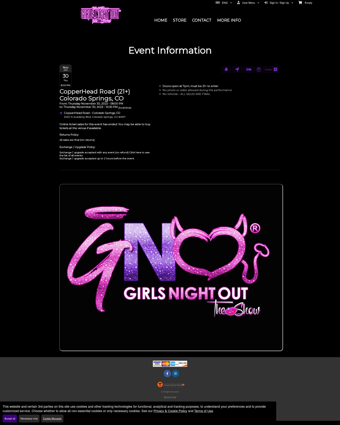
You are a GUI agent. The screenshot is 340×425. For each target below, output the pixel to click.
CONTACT (201, 20)
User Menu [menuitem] (248, 2)
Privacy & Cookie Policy (170, 410)
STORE (179, 20)
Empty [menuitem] (307, 2)
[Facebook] (167, 373)
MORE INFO (229, 20)
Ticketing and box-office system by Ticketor (171, 385)
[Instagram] (175, 373)
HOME (160, 20)
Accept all (9, 418)
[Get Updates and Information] (226, 69)
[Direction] (237, 69)
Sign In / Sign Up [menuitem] (279, 2)
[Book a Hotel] (248, 69)
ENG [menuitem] (224, 2)
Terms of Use (170, 396)
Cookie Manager (52, 418)
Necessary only (29, 418)
